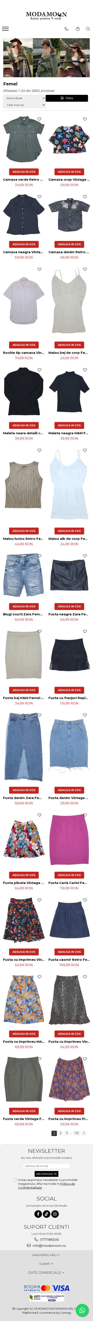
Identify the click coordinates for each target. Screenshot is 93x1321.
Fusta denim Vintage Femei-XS (69, 798)
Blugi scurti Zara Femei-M (24, 614)
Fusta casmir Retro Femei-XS (69, 960)
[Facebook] (38, 1214)
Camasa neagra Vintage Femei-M (24, 252)
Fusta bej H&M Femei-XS (24, 698)
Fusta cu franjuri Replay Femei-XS (69, 698)
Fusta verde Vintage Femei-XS (24, 1119)
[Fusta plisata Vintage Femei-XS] (24, 839)
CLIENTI (44, 1263)
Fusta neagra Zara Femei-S (69, 614)
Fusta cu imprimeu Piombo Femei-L (69, 1119)
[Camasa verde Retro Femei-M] (24, 139)
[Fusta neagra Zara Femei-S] (69, 575)
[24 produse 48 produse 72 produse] (24, 98)
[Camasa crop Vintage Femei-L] (69, 140)
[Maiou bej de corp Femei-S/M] (69, 301)
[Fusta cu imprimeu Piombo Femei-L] (69, 1079)
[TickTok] (46, 1214)
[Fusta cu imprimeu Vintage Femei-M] (24, 920)
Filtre (68, 98)
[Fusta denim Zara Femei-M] (24, 746)
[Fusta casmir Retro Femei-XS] (69, 920)
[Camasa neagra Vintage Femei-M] (24, 214)
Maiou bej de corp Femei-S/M (69, 353)
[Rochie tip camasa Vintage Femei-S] (24, 301)
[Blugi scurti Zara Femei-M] (24, 575)
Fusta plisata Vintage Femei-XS (24, 883)
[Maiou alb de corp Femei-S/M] (69, 484)
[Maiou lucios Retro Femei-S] (24, 484)
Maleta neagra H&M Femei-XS (69, 433)
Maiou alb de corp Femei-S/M (69, 539)
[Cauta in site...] (88, 29)
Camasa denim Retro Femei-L (69, 252)
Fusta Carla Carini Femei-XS (69, 883)
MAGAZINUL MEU (44, 1255)
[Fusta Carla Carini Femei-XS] (69, 839)
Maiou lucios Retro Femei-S (24, 539)
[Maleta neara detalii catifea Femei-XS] (24, 392)
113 (76, 1133)
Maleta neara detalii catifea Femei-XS (24, 433)
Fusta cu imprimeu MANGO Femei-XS (24, 1042)
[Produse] (6, 30)
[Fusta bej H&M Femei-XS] (24, 654)
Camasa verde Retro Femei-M (24, 179)
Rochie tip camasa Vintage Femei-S (24, 353)
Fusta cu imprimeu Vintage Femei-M (24, 960)
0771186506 (49, 1240)
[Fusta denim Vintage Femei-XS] (69, 746)
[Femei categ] (46, 57)
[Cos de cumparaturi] (77, 29)
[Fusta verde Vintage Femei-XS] (24, 1079)
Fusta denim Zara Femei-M (24, 798)
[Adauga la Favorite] (39, 119)
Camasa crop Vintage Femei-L (69, 179)
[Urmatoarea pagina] (84, 1133)
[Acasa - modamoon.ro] (46, 16)
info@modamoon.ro (49, 1246)
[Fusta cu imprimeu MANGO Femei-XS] (24, 999)
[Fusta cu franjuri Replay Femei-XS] (69, 654)
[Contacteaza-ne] (66, 29)
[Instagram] (55, 1214)
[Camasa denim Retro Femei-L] (69, 214)
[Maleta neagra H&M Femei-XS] (69, 391)
